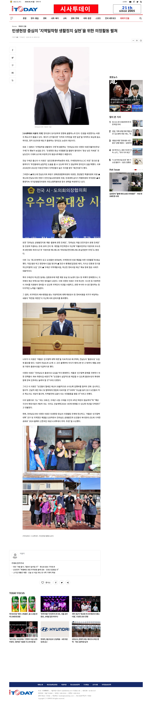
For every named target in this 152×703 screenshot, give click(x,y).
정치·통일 (35, 18)
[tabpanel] (126, 185)
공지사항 (95, 685)
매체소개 (40, 685)
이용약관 (64, 685)
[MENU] (11, 18)
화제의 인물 (124, 18)
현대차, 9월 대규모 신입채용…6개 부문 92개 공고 (54, 640)
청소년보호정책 (75, 685)
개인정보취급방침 (52, 685)
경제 (44, 18)
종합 (24, 18)
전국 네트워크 (110, 18)
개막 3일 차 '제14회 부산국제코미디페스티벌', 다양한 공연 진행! (86, 615)
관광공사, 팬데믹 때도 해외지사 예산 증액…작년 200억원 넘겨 (85, 640)
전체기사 (38, 2)
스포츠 (98, 18)
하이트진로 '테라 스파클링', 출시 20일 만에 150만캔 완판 (23, 615)
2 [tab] (135, 169)
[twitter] (137, 1)
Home (14, 26)
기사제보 (86, 685)
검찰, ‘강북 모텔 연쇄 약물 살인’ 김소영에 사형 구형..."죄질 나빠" (122, 132)
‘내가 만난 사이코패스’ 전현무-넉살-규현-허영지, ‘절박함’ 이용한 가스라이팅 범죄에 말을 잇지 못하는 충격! (23, 640)
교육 (65, 18)
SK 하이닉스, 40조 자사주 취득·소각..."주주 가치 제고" (122, 151)
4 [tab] (140, 169)
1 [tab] (133, 169)
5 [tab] (142, 169)
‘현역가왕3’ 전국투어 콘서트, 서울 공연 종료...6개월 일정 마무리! (54, 615)
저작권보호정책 (106, 685)
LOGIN (125, 2)
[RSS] (141, 1)
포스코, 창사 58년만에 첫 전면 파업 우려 (121, 123)
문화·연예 (75, 18)
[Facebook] (134, 1)
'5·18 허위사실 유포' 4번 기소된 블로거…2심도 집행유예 (121, 161)
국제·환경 (87, 18)
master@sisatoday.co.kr (66, 696)
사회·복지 (55, 18)
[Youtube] (130, 1)
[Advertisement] (54, 664)
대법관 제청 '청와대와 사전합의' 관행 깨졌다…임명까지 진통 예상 (122, 141)
